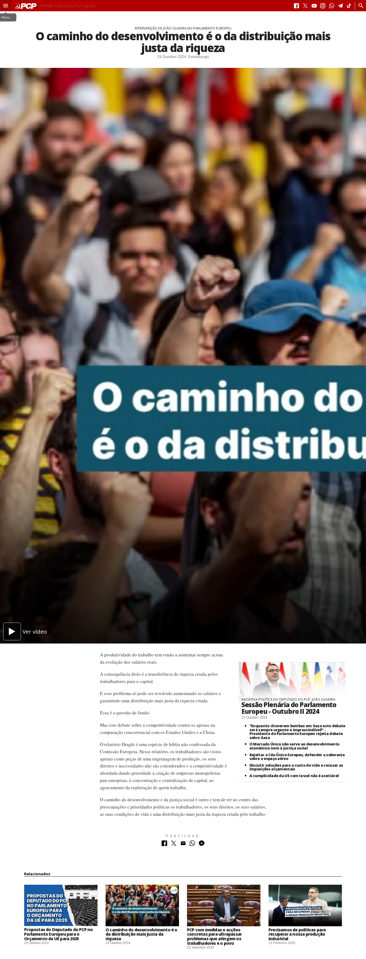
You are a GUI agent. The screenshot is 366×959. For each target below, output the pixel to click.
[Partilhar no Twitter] (174, 844)
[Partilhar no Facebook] (164, 844)
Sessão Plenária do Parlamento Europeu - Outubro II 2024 (288, 708)
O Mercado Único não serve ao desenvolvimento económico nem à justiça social (294, 746)
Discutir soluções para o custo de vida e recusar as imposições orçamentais (296, 767)
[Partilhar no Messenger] (201, 844)
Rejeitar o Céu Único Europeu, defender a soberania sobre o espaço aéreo (297, 756)
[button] (5, 5)
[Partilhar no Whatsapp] (192, 844)
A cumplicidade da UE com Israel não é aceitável (294, 775)
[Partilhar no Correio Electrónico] (183, 844)
